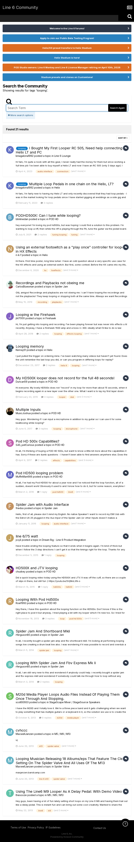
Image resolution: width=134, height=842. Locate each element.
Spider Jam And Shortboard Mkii (43, 631)
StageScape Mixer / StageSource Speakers (74, 702)
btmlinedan (22, 219)
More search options (21, 115)
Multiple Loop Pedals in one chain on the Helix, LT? (71, 184)
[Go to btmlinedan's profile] (10, 217)
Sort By (122, 138)
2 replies (42, 234)
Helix (57, 187)
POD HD (53, 219)
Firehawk (51, 318)
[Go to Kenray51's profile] (10, 348)
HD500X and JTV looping (37, 568)
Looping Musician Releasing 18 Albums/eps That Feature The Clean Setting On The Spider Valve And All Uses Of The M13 (71, 761)
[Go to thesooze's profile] (10, 793)
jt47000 (20, 318)
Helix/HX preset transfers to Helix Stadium (67, 48)
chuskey (20, 571)
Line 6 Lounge (62, 155)
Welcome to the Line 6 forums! (67, 28)
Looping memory (30, 346)
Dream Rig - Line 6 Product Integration (64, 539)
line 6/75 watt (27, 536)
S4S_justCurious (25, 444)
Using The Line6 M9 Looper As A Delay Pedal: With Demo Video (69, 791)
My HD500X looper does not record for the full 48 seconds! (65, 378)
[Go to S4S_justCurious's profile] (10, 443)
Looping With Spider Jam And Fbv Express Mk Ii (56, 663)
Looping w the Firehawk (35, 315)
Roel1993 (21, 603)
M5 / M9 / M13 (62, 733)
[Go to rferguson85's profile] (10, 633)
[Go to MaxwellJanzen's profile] (10, 732)
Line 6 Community (20, 7)
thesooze (21, 795)
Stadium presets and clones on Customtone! (67, 77)
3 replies (48, 202)
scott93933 (22, 702)
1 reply (43, 491)
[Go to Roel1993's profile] (10, 601)
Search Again (117, 107)
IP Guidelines (53, 827)
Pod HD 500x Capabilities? (37, 441)
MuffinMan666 (24, 476)
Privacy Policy (36, 827)
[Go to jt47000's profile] (10, 316)
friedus (20, 508)
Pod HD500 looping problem (39, 473)
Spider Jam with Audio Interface (42, 504)
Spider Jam (61, 286)
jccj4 (18, 539)
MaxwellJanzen (25, 733)
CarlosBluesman (25, 286)
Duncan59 (21, 381)
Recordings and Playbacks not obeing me (50, 283)
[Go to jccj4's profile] (10, 538)
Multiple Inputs (28, 409)
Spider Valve (61, 766)
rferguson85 (23, 634)
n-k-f (18, 254)
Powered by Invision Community (67, 837)
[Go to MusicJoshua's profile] (10, 411)
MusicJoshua (23, 413)
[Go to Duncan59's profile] (10, 380)
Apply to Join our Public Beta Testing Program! (67, 38)
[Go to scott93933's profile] (10, 696)
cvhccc (21, 730)
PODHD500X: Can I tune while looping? (48, 215)
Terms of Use (18, 827)
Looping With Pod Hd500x (37, 599)
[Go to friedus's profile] (10, 506)
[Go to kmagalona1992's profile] (10, 150)
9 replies (46, 717)
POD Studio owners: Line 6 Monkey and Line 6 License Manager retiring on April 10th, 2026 (67, 67)
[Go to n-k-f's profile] (10, 249)
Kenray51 (21, 349)
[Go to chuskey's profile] (10, 570)
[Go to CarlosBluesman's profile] (10, 285)
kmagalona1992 (25, 155)
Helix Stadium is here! (67, 57)
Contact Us (99, 827)
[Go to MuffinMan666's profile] (10, 475)
